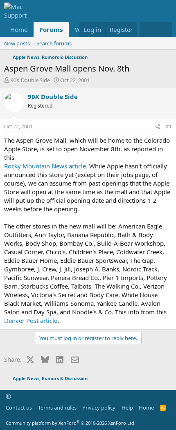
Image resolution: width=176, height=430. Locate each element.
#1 (169, 126)
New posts (17, 43)
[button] (8, 396)
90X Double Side (30, 80)
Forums (51, 29)
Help (127, 407)
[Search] (164, 29)
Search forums (54, 43)
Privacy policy (98, 407)
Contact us (19, 407)
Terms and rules (57, 407)
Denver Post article (30, 320)
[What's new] (148, 29)
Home (18, 29)
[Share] (157, 127)
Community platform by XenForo (70, 423)
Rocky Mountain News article (45, 166)
